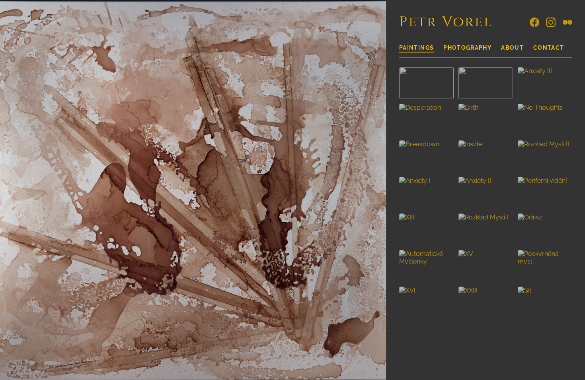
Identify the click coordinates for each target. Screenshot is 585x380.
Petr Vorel (446, 22)
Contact (548, 48)
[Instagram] (551, 22)
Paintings (416, 48)
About (512, 48)
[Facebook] (534, 22)
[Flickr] (567, 22)
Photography (467, 48)
